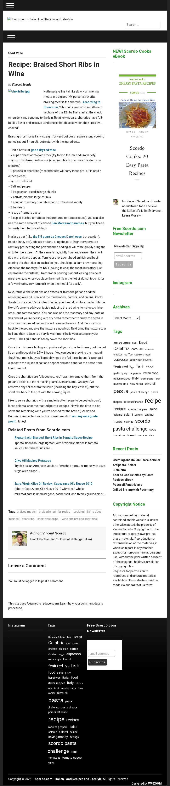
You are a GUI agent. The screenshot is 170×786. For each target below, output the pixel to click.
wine (151, 435)
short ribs (28, 519)
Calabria (121, 348)
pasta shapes (69, 707)
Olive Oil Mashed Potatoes (33, 460)
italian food (150, 373)
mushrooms (120, 383)
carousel (137, 349)
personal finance (133, 401)
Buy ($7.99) (137, 137)
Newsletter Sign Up (129, 246)
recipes (14, 519)
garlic (116, 373)
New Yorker (136, 383)
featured (120, 367)
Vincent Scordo (22, 84)
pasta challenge (139, 392)
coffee (128, 354)
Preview (143, 132)
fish (140, 367)
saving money (58, 737)
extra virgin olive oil (141, 359)
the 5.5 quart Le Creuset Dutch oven (57, 236)
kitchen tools (147, 378)
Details (130, 132)
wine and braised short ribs (79, 519)
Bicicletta (119, 470)
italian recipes (121, 378)
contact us (137, 585)
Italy (135, 378)
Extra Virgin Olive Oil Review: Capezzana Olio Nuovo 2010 (53, 483)
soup (152, 429)
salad (153, 409)
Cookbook (139, 354)
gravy (124, 373)
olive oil (150, 384)
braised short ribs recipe (54, 511)
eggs (148, 354)
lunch (157, 378)
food (11, 53)
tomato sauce (137, 435)
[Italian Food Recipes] (40, 19)
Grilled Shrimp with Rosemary (133, 489)
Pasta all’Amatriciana (127, 484)
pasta (121, 391)
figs (132, 367)
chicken (118, 354)
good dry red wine (43, 150)
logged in (31, 581)
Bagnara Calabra (121, 343)
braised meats (26, 511)
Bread (143, 342)
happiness (135, 373)
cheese (149, 349)
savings (128, 421)
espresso (120, 359)
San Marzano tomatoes (68, 223)
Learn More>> (131, 215)
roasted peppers (137, 409)
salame (117, 414)
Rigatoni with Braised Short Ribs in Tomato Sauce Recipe (53, 437)
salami (128, 414)
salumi (139, 414)
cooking (79, 511)
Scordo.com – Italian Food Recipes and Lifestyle (68, 779)
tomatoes (119, 435)
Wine (19, 53)
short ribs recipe (48, 519)
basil (134, 343)
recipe (153, 400)
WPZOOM (155, 783)
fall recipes (94, 511)
